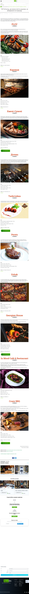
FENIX (2, 490)
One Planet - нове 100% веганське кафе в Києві (21, 474)
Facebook (2, 66)
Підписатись (21, 523)
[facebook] (13, 458)
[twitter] (15, 458)
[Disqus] (14, 536)
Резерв (14, 507)
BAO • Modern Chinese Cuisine (21, 490)
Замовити (14, 516)
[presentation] (28, 463)
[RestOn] (1, 6)
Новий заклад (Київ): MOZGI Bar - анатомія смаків (7, 474)
